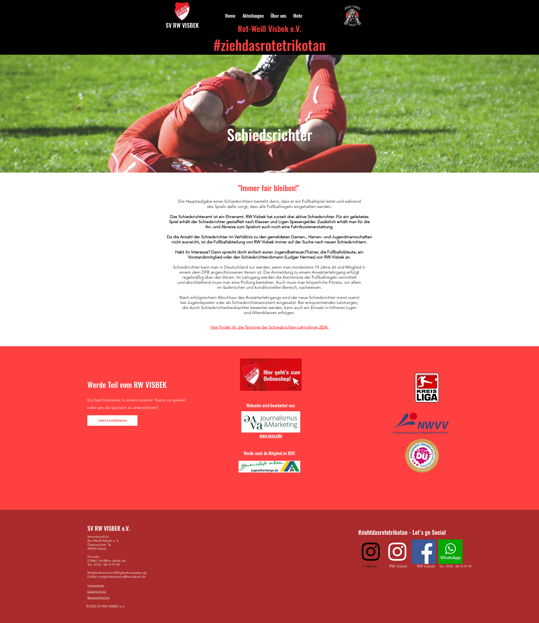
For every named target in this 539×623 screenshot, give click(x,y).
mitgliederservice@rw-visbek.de (122, 577)
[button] (253, 15)
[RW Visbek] (397, 551)
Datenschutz (96, 592)
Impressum (95, 585)
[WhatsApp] (450, 551)
